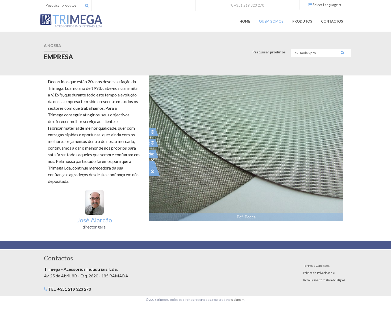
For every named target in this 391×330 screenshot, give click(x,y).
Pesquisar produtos (269, 52)
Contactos (332, 21)
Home (244, 21)
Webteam (237, 300)
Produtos (302, 21)
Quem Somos (271, 21)
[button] (338, 80)
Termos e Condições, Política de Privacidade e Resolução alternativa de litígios (324, 273)
